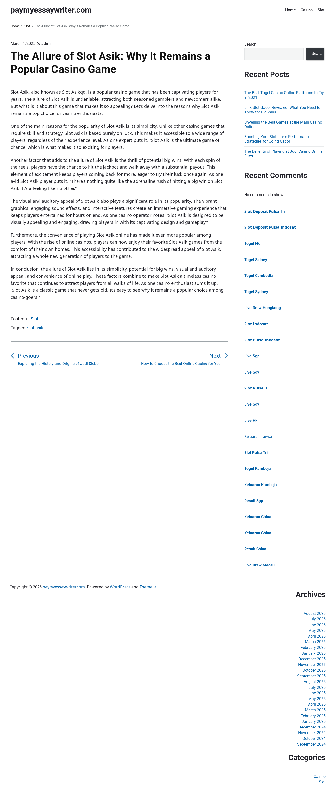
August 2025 (315, 681)
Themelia (148, 587)
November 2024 (312, 732)
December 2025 (312, 659)
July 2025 (317, 687)
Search (250, 44)
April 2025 (317, 704)
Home (290, 10)
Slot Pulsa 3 (255, 388)
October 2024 (314, 738)
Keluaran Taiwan (258, 436)
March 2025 (315, 710)
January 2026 (314, 653)
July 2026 (317, 619)
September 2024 (311, 744)
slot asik (35, 327)
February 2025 (313, 716)
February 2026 (313, 647)
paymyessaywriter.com (64, 587)
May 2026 (317, 630)
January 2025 (314, 721)
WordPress (120, 587)
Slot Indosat (256, 323)
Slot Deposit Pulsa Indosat (270, 227)
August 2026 (315, 613)
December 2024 (312, 727)
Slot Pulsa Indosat (262, 340)
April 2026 (317, 636)
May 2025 (317, 698)
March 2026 (315, 642)
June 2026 (316, 625)
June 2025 (316, 693)
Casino (307, 10)
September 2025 (311, 676)
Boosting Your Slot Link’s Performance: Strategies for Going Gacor (277, 139)
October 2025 (314, 670)
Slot (321, 10)
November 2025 (312, 664)
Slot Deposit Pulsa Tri (264, 211)
